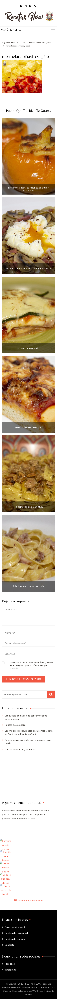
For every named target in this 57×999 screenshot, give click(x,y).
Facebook (10, 963)
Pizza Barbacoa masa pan (28, 427)
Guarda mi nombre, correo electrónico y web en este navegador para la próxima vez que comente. (31, 665)
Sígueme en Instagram (30, 900)
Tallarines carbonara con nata (29, 586)
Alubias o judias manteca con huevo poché (28, 268)
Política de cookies (15, 939)
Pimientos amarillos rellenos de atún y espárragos (28, 189)
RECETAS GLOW (32, 983)
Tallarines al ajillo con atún (28, 506)
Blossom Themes (11, 991)
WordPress (37, 991)
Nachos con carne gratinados (20, 749)
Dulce (22, 42)
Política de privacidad (16, 933)
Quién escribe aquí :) (16, 927)
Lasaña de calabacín (28, 348)
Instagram (10, 969)
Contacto (9, 944)
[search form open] (35, 6)
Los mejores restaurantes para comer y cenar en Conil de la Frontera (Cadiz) (29, 732)
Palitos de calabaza (15, 724)
